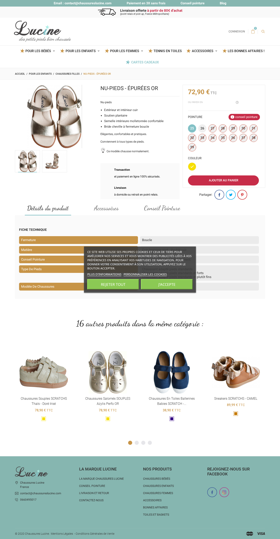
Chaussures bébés (156, 478)
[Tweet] (231, 195)
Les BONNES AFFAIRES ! (246, 51)
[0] (253, 31)
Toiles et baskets (156, 514)
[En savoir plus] (48, 344)
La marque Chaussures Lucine (101, 478)
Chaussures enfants (158, 486)
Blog (223, 3)
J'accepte (166, 284)
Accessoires (106, 208)
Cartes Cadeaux (145, 62)
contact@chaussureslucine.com (88, 3)
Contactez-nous (91, 500)
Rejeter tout (113, 284)
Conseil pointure (193, 3)
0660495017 (28, 499)
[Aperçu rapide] (38, 344)
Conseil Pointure (162, 208)
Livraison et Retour (94, 493)
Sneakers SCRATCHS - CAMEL (235, 399)
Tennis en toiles (168, 51)
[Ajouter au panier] (161, 344)
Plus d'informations (104, 274)
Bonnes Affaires (155, 507)
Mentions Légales (62, 533)
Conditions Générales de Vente (95, 533)
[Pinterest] (242, 195)
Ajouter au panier (223, 180)
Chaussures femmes (158, 493)
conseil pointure (246, 117)
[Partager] (219, 195)
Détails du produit (48, 208)
